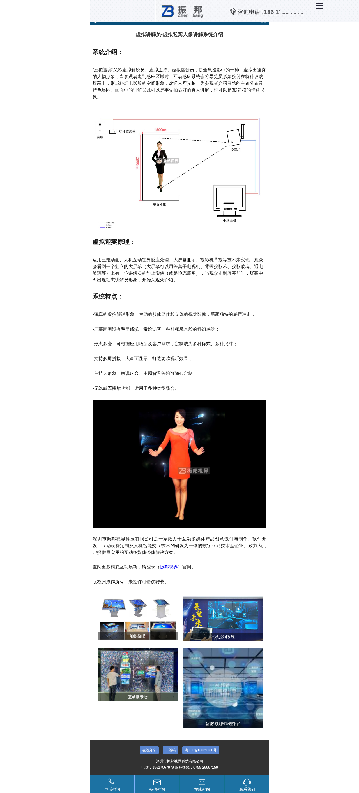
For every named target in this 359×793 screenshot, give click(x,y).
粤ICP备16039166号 (201, 750)
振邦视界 (169, 567)
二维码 (170, 750)
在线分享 (149, 750)
